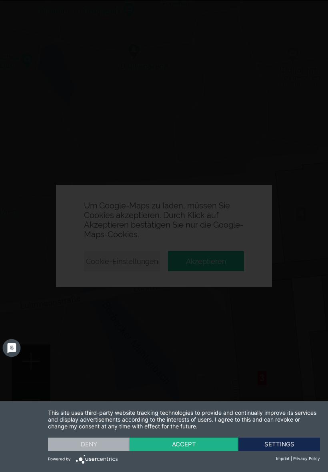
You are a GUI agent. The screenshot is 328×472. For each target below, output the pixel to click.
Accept (184, 444)
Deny (89, 444)
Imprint (283, 458)
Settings (279, 444)
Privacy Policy (306, 458)
